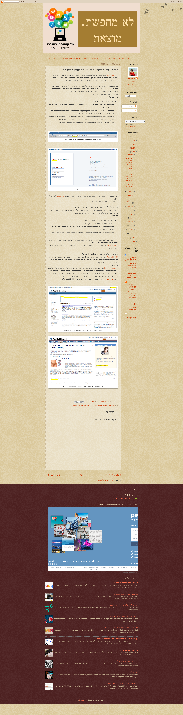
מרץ (131, 225)
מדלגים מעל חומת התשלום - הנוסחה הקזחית (122, 683)
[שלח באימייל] (83, 402)
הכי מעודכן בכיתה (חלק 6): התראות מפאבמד (129, 176)
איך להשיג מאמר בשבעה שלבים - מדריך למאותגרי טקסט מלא (117, 639)
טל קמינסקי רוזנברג (131, 79)
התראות (111, 405)
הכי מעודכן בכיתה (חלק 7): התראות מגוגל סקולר (129, 163)
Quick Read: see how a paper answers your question (130, 264)
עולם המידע (132, 273)
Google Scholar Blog (131, 258)
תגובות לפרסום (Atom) (106, 480)
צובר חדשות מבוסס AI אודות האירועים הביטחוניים (131, 294)
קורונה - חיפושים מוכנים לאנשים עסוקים (124, 616)
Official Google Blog (131, 316)
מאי (131, 218)
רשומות (132, 106)
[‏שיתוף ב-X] (79, 402)
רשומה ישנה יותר (53, 474)
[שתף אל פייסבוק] (77, 402)
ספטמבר (130, 201)
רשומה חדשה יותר (112, 474)
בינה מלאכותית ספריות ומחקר (131, 276)
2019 (133, 144)
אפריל (130, 222)
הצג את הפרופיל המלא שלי (132, 85)
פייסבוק (95, 58)
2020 (133, 140)
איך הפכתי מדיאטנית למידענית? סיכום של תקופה (121, 627)
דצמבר (130, 155)
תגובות (132, 110)
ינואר (131, 233)
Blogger (81, 700)
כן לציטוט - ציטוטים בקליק (129, 650)
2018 (133, 148)
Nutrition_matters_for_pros (130, 573)
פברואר (130, 229)
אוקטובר (130, 195)
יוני (131, 214)
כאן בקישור (60, 196)
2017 (133, 152)
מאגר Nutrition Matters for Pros (73, 58)
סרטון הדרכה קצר (109, 279)
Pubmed (87, 405)
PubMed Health (96, 405)
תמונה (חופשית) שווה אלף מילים (127, 661)
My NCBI (79, 405)
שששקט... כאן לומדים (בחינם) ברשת (125, 594)
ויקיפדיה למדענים (129, 185)
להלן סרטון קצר (113, 245)
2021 (133, 136)
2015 (133, 241)
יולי (131, 210)
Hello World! (132, 309)
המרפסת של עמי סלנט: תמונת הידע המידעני (132, 287)
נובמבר (130, 191)
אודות (121, 58)
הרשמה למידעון (108, 58)
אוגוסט (130, 207)
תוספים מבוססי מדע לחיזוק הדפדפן (126, 583)
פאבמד (105, 405)
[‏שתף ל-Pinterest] (75, 402)
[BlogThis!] (81, 402)
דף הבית (131, 58)
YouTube (52, 58)
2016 (133, 238)
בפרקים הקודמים (112, 75)
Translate (132, 127)
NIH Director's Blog (132, 306)
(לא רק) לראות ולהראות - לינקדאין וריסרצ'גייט (122, 605)
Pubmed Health (112, 257)
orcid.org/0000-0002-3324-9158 (124, 499)
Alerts (73, 405)
